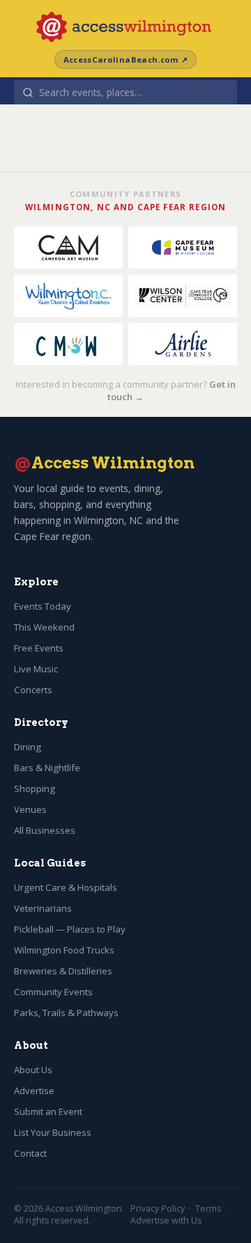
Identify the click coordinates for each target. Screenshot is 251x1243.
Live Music (36, 669)
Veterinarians (43, 908)
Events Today (42, 606)
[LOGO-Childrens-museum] (68, 344)
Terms (208, 1208)
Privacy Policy (157, 1208)
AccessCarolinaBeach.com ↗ (125, 59)
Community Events (53, 991)
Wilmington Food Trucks (64, 950)
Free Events (38, 648)
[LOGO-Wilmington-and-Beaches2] (68, 295)
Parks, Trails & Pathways (66, 1012)
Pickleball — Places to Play (70, 929)
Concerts (33, 689)
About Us (33, 1069)
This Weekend (44, 627)
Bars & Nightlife (47, 767)
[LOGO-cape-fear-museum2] (182, 247)
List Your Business (52, 1132)
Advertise (34, 1090)
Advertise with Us (165, 1220)
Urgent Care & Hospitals (65, 887)
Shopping (34, 788)
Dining (27, 747)
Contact (30, 1153)
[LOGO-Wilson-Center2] (182, 295)
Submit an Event (48, 1111)
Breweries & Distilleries (63, 971)
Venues (30, 809)
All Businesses (44, 830)
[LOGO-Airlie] (182, 344)
